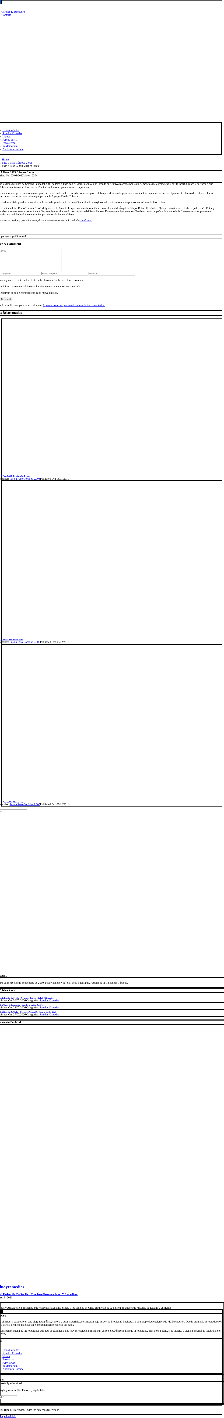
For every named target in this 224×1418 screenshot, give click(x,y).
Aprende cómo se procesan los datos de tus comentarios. (74, 305)
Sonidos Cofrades (49, 1000)
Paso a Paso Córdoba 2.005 (25, 478)
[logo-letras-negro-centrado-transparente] (108, 120)
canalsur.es (85, 220)
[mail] (1, 2)
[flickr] (0, 2)
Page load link (8, 1416)
